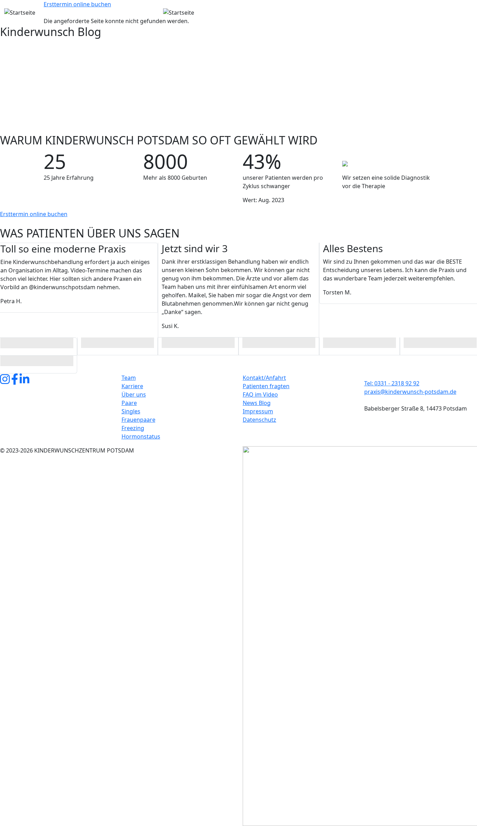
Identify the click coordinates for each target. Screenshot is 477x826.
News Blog (257, 403)
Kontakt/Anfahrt (264, 378)
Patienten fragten (266, 386)
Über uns (134, 394)
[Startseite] (79, 12)
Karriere (132, 386)
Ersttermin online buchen (77, 4)
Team (129, 378)
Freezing (133, 428)
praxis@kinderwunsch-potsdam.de (410, 392)
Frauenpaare (138, 419)
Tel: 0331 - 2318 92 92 (391, 383)
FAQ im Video (260, 394)
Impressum (258, 411)
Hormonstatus (141, 436)
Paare (129, 403)
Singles (131, 411)
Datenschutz (259, 419)
